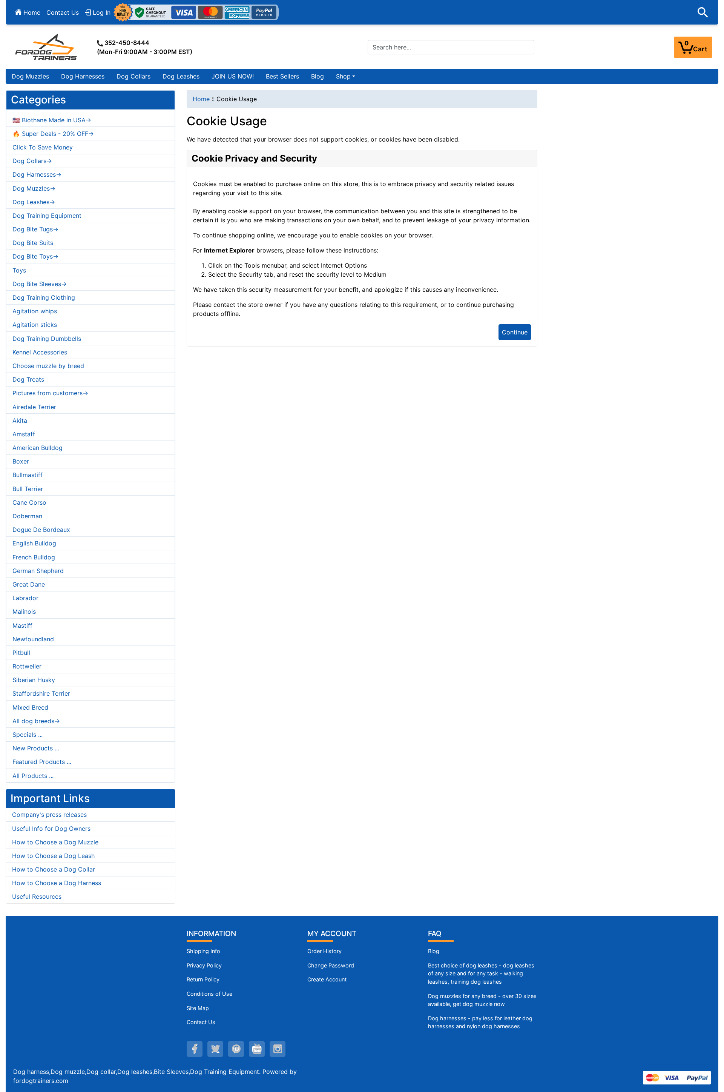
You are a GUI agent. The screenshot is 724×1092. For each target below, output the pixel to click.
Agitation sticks (34, 324)
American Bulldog (37, 447)
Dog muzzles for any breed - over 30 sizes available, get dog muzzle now (482, 1000)
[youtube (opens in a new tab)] (256, 1049)
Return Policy (203, 979)
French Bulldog (33, 557)
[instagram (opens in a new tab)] (277, 1049)
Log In (100, 12)
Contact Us (62, 12)
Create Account (327, 979)
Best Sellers (282, 76)
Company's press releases (49, 814)
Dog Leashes (181, 76)
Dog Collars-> (32, 161)
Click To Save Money (42, 147)
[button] (703, 12)
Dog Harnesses (82, 76)
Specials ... (27, 734)
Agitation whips (34, 311)
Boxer (20, 461)
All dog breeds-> (36, 721)
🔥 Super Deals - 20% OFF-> (53, 133)
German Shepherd (38, 570)
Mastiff (22, 625)
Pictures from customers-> (50, 393)
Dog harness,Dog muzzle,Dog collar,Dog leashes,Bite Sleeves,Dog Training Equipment (136, 1071)
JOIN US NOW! (233, 76)
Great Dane (28, 584)
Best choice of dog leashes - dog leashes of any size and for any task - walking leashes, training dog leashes (481, 973)
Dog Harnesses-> (36, 174)
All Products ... (33, 775)
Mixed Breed (30, 707)
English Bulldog (34, 543)
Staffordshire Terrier (41, 693)
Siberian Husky (33, 680)
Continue (515, 332)
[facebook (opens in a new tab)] (194, 1049)
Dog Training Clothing (43, 297)
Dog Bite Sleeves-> (39, 284)
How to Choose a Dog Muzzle (55, 842)
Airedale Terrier (34, 407)
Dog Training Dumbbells (46, 338)
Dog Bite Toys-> (35, 256)
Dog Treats (28, 379)
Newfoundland (33, 639)
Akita (19, 420)
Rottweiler (26, 666)
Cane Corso (29, 502)
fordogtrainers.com (40, 1080)
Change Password (330, 965)
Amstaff (23, 434)
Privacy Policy (204, 965)
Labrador (25, 598)
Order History (324, 951)
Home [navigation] (201, 99)
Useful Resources (36, 896)
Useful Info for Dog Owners (51, 828)
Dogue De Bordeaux (41, 529)
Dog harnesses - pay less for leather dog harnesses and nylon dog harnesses (480, 1022)
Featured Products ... (41, 761)
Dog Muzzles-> (33, 188)
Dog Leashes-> (33, 202)
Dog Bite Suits (32, 242)
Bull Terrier (27, 489)
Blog (317, 76)
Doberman (27, 516)
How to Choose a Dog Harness (56, 883)
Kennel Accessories (39, 352)
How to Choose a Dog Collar (53, 869)
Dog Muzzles (30, 76)
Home (30, 12)
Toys (19, 270)
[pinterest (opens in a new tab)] (236, 1049)
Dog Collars (133, 76)
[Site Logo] (47, 47)
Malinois (24, 611)
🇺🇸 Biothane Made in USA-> (51, 120)
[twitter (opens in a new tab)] (215, 1049)
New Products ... (35, 748)
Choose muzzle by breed (48, 366)
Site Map (198, 1008)
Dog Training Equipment (46, 215)
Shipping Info (203, 951)
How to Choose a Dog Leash (53, 855)
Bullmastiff (27, 475)
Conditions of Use (209, 993)
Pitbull (21, 652)
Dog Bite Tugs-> (35, 229)
